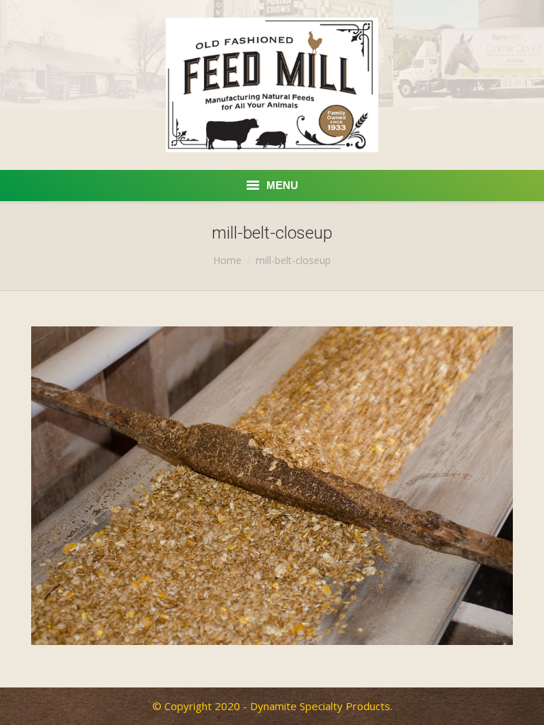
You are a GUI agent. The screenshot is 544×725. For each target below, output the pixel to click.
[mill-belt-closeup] (272, 485)
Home (227, 260)
